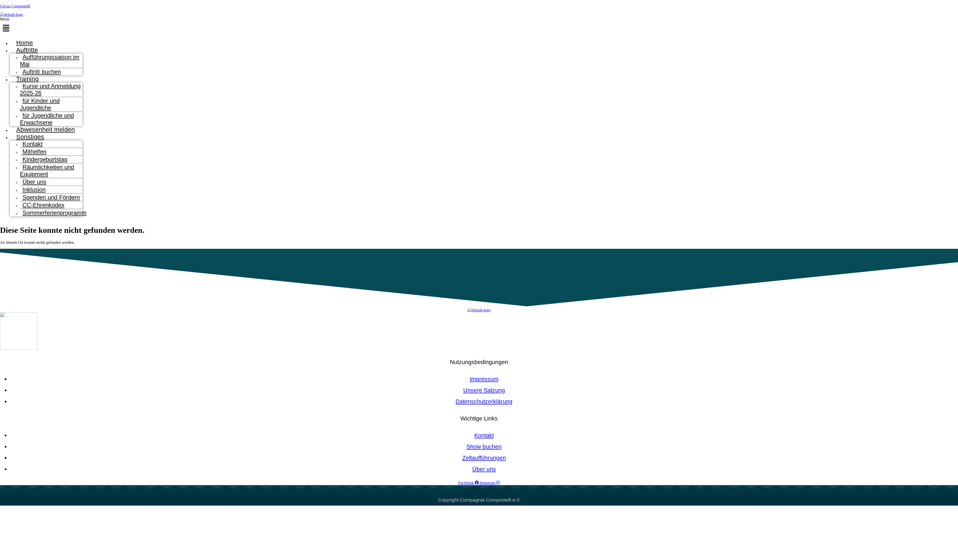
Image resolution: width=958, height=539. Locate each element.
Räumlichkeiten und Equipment (47, 170)
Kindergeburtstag (44, 159)
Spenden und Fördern (51, 197)
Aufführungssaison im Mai (49, 60)
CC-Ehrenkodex (43, 205)
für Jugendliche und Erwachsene (47, 119)
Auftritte (27, 49)
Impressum (484, 379)
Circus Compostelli (15, 6)
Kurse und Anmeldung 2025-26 (50, 89)
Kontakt (32, 143)
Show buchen (484, 446)
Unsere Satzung (484, 390)
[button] (208, 26)
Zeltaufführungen (484, 458)
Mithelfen (34, 151)
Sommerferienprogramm (54, 212)
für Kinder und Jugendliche (40, 104)
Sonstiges (30, 136)
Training (27, 78)
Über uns (34, 181)
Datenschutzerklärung (484, 401)
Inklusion (34, 189)
